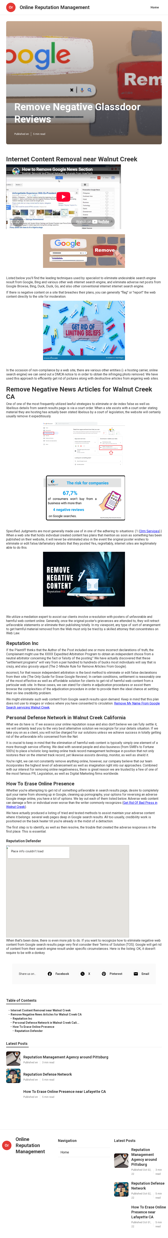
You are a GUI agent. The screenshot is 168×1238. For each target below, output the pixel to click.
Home (155, 7)
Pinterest (116, 973)
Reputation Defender (29, 1031)
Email (145, 973)
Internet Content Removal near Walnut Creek (41, 1010)
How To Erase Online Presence (33, 1026)
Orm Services (149, 531)
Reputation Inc (22, 1018)
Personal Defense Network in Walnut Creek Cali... (46, 1022)
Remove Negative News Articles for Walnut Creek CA (46, 1014)
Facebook (62, 973)
